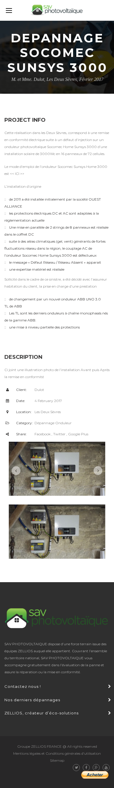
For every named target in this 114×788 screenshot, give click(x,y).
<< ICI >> (17, 173)
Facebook (42, 434)
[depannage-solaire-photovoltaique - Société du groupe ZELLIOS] (57, 10)
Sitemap (57, 760)
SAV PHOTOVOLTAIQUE (62, 658)
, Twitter (58, 434)
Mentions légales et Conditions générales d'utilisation (57, 753)
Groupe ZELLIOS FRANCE (39, 746)
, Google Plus (77, 434)
